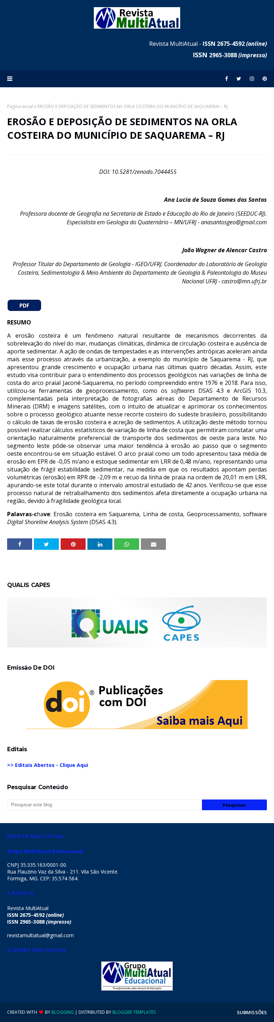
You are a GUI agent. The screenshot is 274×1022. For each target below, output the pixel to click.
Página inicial (20, 106)
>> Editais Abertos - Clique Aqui (47, 765)
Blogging (62, 1012)
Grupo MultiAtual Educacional (45, 851)
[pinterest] (263, 78)
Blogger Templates (134, 1012)
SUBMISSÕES (252, 1012)
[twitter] (239, 78)
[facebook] (226, 78)
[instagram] (252, 78)
